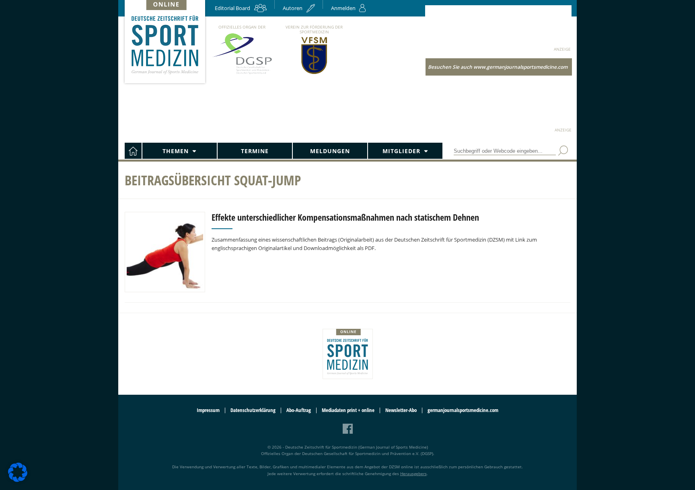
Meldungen (330, 151)
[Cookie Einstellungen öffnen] (17, 481)
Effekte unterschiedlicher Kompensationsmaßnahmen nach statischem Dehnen (345, 217)
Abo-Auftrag (298, 410)
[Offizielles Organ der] (242, 74)
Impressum (208, 410)
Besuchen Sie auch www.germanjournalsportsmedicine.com (498, 67)
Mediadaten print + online (348, 410)
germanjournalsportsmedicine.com (463, 410)
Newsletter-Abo (401, 410)
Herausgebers (413, 473)
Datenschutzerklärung (253, 410)
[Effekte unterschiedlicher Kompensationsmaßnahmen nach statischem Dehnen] (165, 252)
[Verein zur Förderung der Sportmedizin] (314, 73)
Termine (255, 151)
